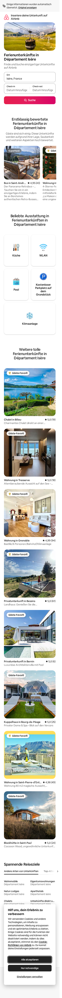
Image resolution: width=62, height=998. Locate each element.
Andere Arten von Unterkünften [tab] (21, 871)
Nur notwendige (30, 968)
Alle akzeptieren (30, 959)
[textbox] (17, 90)
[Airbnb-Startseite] (6, 17)
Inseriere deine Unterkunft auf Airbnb (29, 17)
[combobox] (30, 79)
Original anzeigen (27, 7)
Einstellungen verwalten (30, 976)
